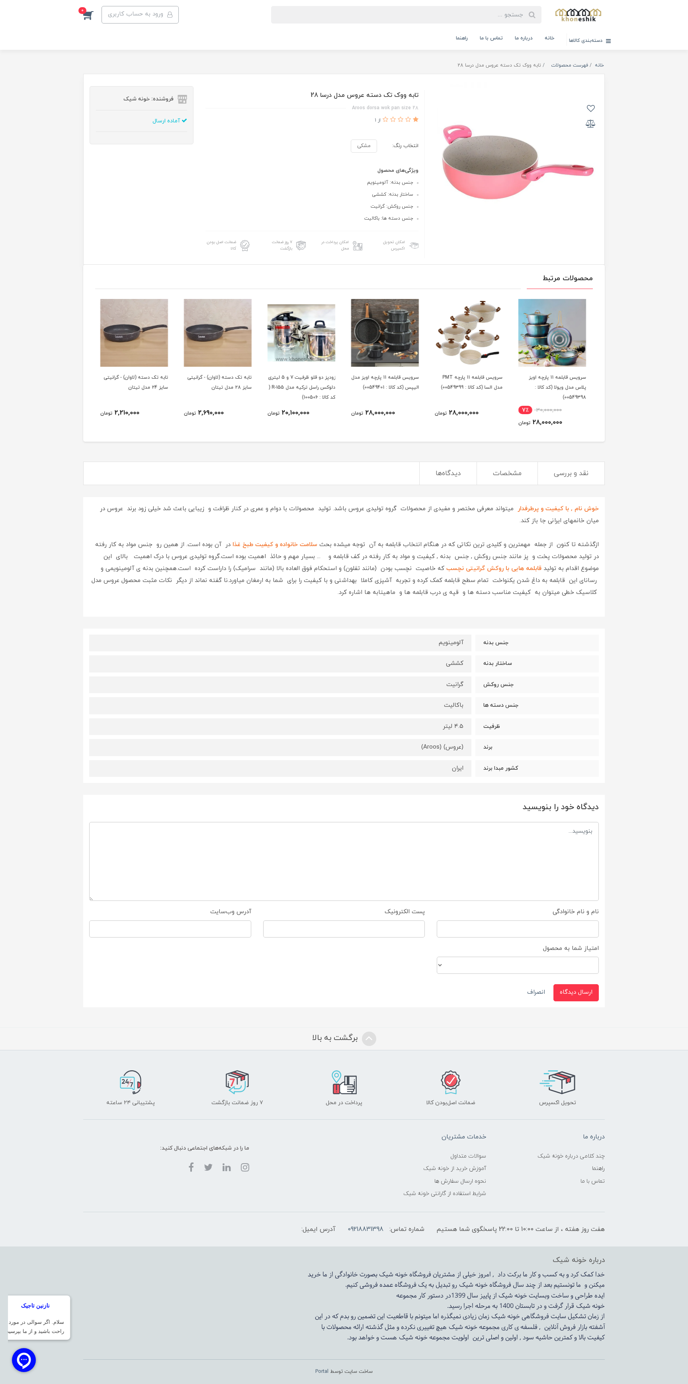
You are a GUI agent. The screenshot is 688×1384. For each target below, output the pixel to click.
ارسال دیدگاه (576, 992)
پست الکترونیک (405, 912)
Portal (321, 1371)
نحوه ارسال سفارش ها (460, 1181)
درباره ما (524, 38)
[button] (92, 15)
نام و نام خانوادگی (576, 912)
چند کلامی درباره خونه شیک (571, 1156)
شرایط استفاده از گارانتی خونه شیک (444, 1193)
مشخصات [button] (507, 473)
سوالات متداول (468, 1156)
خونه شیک (473, 1285)
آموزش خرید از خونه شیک (454, 1168)
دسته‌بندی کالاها (586, 40)
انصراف (536, 992)
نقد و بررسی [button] (571, 473)
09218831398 (365, 1229)
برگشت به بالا (336, 1038)
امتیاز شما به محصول (571, 948)
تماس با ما (491, 38)
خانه (549, 38)
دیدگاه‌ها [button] (448, 473)
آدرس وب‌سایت (230, 912)
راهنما (462, 38)
